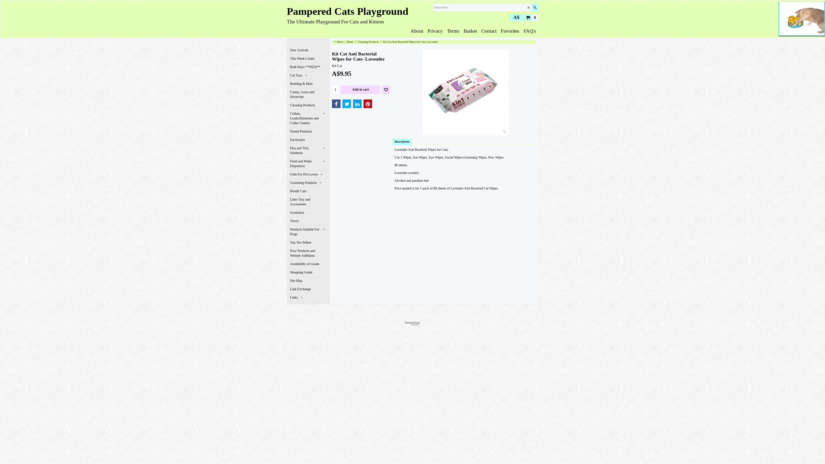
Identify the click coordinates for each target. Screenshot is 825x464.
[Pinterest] (368, 103)
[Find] (535, 7)
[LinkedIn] (357, 103)
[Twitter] (346, 103)
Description (402, 141)
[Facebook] (336, 103)
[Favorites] (386, 90)
